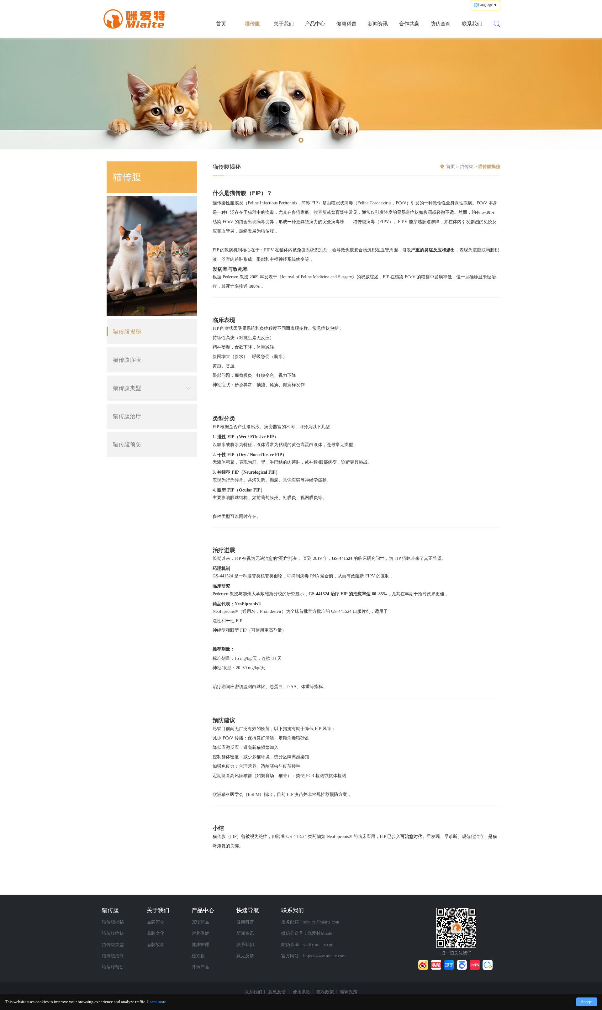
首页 (221, 23)
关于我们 (284, 23)
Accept (587, 1001)
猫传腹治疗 (127, 416)
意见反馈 (245, 956)
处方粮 (198, 956)
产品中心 (315, 23)
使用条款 (301, 992)
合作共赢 (409, 23)
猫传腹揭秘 (127, 332)
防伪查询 (440, 23)
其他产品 (200, 967)
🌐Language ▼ (485, 5)
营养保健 (200, 933)
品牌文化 (155, 933)
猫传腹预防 (127, 444)
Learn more (156, 1001)
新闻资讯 (378, 23)
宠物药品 (200, 922)
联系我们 (472, 23)
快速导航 (247, 910)
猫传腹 (252, 23)
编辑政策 (348, 992)
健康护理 (200, 944)
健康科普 (346, 23)
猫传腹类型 (127, 388)
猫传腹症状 (127, 360)
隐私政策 (325, 992)
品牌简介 (155, 922)
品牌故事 (155, 944)
